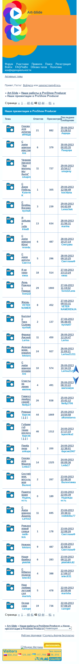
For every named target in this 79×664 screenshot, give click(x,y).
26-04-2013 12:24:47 (67, 336)
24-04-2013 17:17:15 (67, 430)
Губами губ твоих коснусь (26, 428)
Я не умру (24, 271)
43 (39, 103)
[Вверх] (76, 372)
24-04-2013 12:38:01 (67, 447)
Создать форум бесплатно (58, 635)
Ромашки (26, 411)
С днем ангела (25, 257)
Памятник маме (27, 493)
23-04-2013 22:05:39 (67, 493)
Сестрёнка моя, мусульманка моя (29, 478)
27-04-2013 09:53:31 (67, 302)
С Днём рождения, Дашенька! (27, 511)
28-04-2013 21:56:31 (67, 222)
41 (32, 103)
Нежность (27, 544)
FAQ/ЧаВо (21, 67)
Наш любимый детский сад (27, 589)
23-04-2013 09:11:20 (67, 558)
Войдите (28, 85)
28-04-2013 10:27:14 (67, 240)
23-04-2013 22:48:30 (67, 478)
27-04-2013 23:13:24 (67, 271)
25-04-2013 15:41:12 (67, 399)
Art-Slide (12, 92)
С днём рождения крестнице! (28, 146)
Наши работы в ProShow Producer (43, 92)
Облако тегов (39, 67)
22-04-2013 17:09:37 (67, 572)
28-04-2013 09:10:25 (67, 257)
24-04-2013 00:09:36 (67, 461)
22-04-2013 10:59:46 (67, 589)
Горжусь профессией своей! (28, 399)
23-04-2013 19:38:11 (67, 511)
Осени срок (25, 604)
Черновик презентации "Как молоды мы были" (29, 167)
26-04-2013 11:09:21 (67, 350)
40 (28, 103)
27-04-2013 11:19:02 (67, 287)
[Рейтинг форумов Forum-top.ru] (52, 647)
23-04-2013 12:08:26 (67, 530)
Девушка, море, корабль (27, 350)
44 (43, 103)
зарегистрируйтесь (49, 85)
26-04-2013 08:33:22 (67, 384)
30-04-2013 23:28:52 (67, 129)
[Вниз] (76, 383)
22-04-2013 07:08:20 (67, 604)
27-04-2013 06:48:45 (67, 320)
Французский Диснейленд (29, 336)
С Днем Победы (26, 187)
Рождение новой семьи (27, 528)
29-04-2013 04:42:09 (67, 205)
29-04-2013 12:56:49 (67, 188)
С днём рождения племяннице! (29, 366)
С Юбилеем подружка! (27, 572)
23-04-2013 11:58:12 (67, 545)
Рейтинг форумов (31, 635)
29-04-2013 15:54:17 (67, 167)
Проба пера (25, 447)
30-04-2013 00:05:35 (67, 146)
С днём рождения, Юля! (27, 240)
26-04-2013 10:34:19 (67, 367)
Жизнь (25, 302)
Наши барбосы (26, 558)
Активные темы (14, 76)
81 (50, 103)
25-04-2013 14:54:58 (67, 413)
